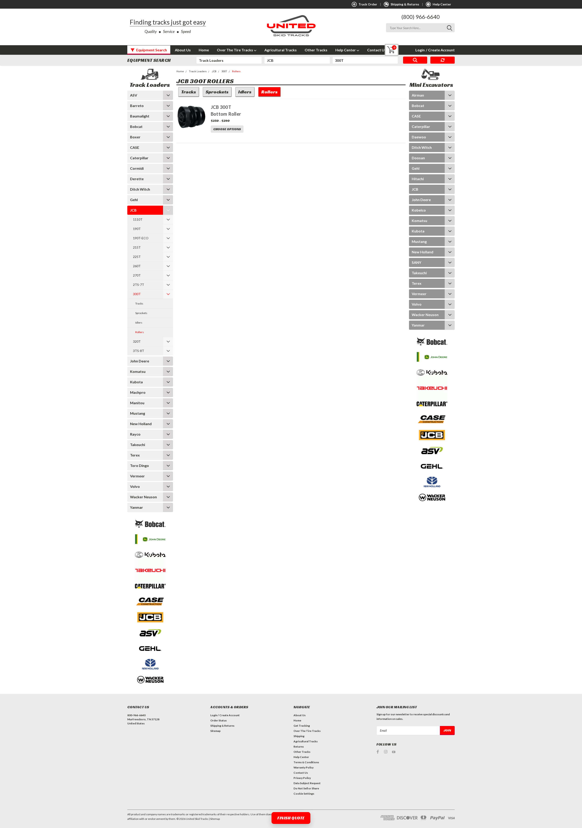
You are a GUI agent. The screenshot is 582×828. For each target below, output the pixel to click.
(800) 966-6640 (420, 16)
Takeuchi (137, 444)
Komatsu (138, 371)
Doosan (418, 158)
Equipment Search (151, 50)
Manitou (137, 403)
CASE (134, 147)
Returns (299, 746)
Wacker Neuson (143, 497)
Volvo (135, 486)
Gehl (134, 199)
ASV (133, 95)
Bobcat (136, 126)
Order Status (218, 720)
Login (420, 50)
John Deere (139, 361)
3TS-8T (138, 351)
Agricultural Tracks (280, 50)
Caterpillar (139, 158)
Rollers (139, 332)
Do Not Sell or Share (306, 788)
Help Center (345, 50)
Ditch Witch (140, 189)
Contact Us (376, 50)
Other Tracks (316, 50)
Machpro (138, 392)
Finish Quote (290, 818)
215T (137, 247)
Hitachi (418, 179)
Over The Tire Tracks (235, 50)
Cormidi (137, 168)
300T (137, 294)
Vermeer (137, 476)
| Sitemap (214, 819)
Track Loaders (198, 71)
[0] (388, 50)
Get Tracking (302, 725)
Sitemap (215, 731)
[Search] (415, 60)
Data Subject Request (307, 783)
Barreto (137, 105)
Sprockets (141, 313)
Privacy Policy (302, 778)
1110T (138, 219)
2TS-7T (138, 285)
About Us (183, 50)
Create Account (440, 50)
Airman (418, 95)
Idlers (138, 322)
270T (137, 275)
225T (137, 257)
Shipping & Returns (222, 725)
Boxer (135, 137)
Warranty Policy (304, 767)
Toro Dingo (139, 465)
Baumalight (139, 116)
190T (137, 229)
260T (137, 266)
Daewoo (419, 137)
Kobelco (419, 210)
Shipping (299, 736)
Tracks (139, 303)
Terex (135, 455)
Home (204, 50)
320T (137, 341)
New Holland (141, 423)
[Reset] (442, 60)
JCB (133, 210)
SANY (416, 262)
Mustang (137, 413)
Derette (137, 179)
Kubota (136, 382)
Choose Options (227, 129)
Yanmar (136, 507)
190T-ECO (140, 238)
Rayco (135, 434)
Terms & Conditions (306, 762)
